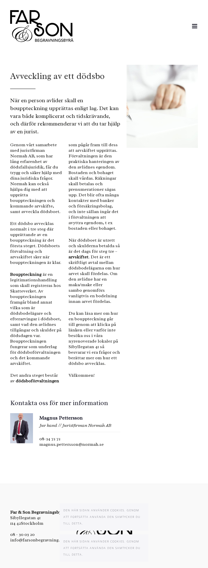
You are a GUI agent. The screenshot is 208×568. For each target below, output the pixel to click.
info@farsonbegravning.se (37, 540)
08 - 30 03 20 (22, 534)
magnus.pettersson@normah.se (71, 444)
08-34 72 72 (49, 438)
